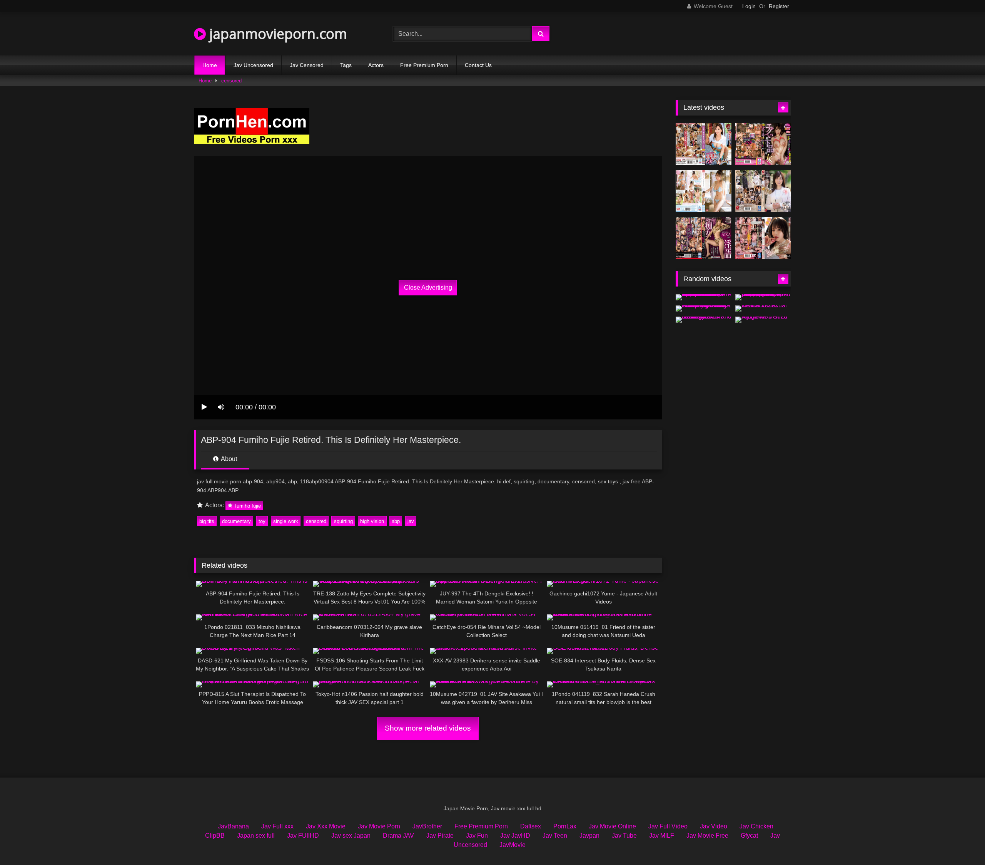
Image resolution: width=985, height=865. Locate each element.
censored (231, 81)
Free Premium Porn (424, 65)
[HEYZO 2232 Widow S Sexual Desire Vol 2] (763, 308)
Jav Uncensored (253, 65)
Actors (376, 65)
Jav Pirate (440, 835)
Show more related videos (428, 728)
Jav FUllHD (303, 835)
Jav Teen (555, 835)
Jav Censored (307, 65)
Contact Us (478, 65)
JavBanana (233, 826)
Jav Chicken (756, 826)
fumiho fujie (247, 505)
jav (410, 521)
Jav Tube (624, 835)
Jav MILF (661, 835)
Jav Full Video (668, 826)
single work (285, 521)
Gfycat (749, 835)
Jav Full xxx (277, 826)
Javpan (589, 835)
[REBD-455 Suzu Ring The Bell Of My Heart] (763, 320)
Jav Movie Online (612, 826)
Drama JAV (398, 835)
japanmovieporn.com (276, 33)
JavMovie (512, 845)
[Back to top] (961, 842)
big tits (206, 521)
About (228, 459)
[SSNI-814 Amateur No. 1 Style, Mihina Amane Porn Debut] (703, 191)
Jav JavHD (515, 835)
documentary (236, 521)
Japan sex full (256, 835)
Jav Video (713, 826)
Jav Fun (477, 835)
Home (209, 65)
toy (262, 521)
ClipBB (215, 835)
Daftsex (530, 826)
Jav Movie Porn (379, 826)
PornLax (564, 826)
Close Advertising (428, 287)
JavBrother (427, 826)
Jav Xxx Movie (326, 826)
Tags (346, 65)
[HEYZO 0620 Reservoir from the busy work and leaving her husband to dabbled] (703, 320)
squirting (343, 521)
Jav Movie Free (707, 835)
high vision (372, 521)
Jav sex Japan (351, 835)
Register (779, 6)
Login (749, 6)
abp (396, 521)
